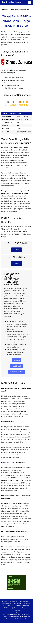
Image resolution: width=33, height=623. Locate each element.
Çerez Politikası (6, 603)
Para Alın (16, 360)
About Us (14, 601)
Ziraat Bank (26, 9)
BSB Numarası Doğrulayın (21, 608)
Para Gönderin (16, 366)
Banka (18, 9)
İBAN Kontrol (7, 608)
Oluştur (16, 249)
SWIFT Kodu (10, 462)
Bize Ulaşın (27, 603)
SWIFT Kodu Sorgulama (22, 605)
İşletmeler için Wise (16, 372)
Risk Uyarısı (17, 603)
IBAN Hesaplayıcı (17, 610)
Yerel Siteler (5, 601)
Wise (18, 306)
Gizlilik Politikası (24, 601)
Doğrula (16, 263)
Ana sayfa (5, 9)
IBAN (12, 9)
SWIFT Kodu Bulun (8, 605)
